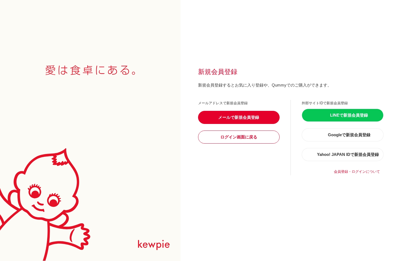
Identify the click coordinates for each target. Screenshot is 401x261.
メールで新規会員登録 (238, 117)
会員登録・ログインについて (357, 172)
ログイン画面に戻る (238, 137)
